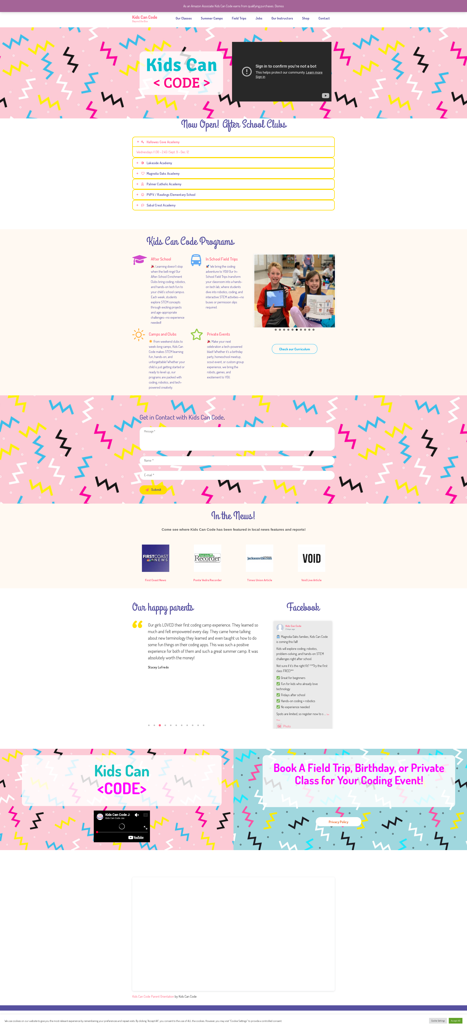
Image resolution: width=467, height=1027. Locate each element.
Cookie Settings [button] (438, 1020)
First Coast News (155, 580)
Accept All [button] (455, 1020)
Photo (287, 726)
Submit (155, 490)
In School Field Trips (222, 258)
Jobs (258, 18)
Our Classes (184, 18)
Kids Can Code (293, 625)
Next (340, 290)
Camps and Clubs (162, 334)
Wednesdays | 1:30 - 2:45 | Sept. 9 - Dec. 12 (162, 152)
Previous (248, 290)
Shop (305, 18)
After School (161, 258)
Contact (324, 18)
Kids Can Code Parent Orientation (153, 996)
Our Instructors (282, 18)
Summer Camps (212, 18)
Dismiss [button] (279, 6)
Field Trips (239, 18)
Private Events (218, 334)
